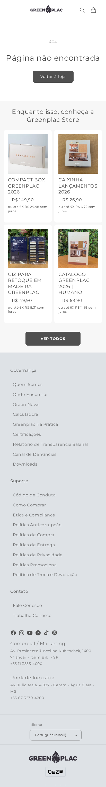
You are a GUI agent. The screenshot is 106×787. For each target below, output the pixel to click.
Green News (26, 404)
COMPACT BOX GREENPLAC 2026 (26, 186)
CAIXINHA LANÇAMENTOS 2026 (78, 186)
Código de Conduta (34, 495)
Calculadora (25, 414)
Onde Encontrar (30, 394)
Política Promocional (35, 564)
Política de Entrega (34, 544)
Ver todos (53, 338)
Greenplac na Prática (35, 424)
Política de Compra (33, 534)
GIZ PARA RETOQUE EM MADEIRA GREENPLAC (25, 283)
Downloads (25, 464)
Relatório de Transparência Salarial (50, 444)
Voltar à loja (53, 76)
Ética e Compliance (34, 515)
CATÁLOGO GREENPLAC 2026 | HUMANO (74, 283)
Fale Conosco (27, 605)
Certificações (27, 434)
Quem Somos (28, 384)
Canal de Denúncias (35, 454)
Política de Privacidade (38, 554)
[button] (10, 10)
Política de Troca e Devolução (45, 574)
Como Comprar (29, 505)
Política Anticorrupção (37, 524)
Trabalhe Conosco (32, 615)
